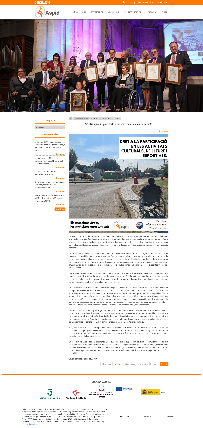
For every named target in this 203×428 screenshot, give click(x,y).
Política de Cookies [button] (30, 424)
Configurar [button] (124, 416)
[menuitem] (129, 2)
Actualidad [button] (40, 127)
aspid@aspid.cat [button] (147, 2)
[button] (36, 3)
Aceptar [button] (170, 416)
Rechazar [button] (147, 416)
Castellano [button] (161, 2)
